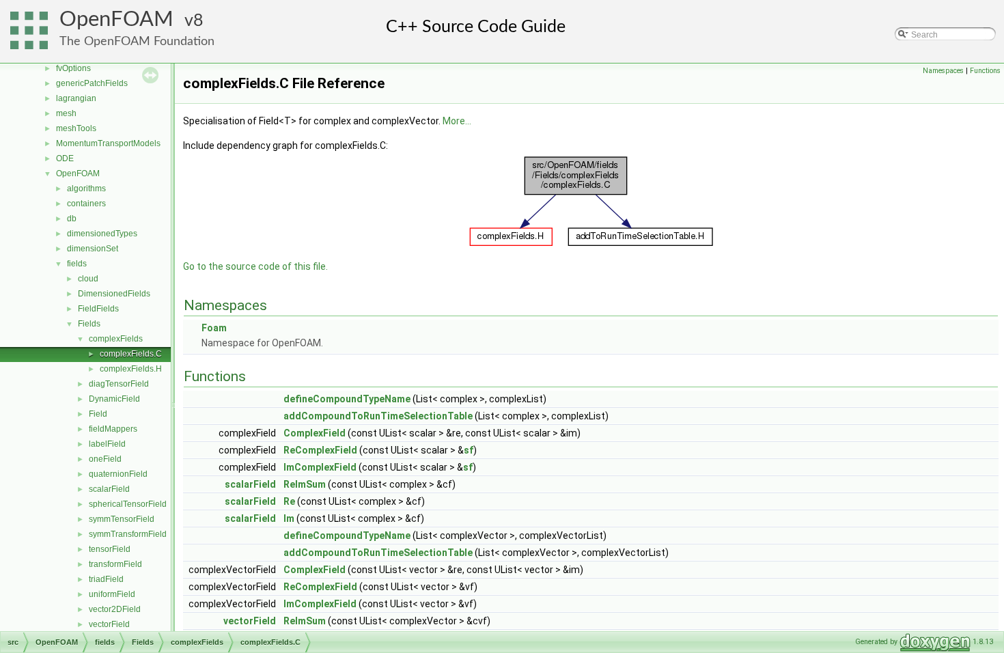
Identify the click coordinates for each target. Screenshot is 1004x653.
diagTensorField (119, 384)
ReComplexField (320, 450)
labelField (107, 444)
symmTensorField (121, 519)
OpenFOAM (116, 19)
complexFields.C (131, 354)
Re (289, 501)
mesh (66, 113)
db (71, 218)
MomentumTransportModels (108, 143)
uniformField (112, 594)
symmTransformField (128, 534)
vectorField (109, 624)
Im (288, 518)
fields (77, 263)
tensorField (109, 549)
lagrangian (76, 98)
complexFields (116, 339)
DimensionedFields (114, 293)
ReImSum (304, 484)
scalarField (109, 489)
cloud (88, 278)
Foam (214, 327)
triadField (106, 579)
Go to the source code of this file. (255, 266)
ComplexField (314, 433)
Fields (89, 324)
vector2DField (115, 609)
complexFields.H (131, 369)
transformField (115, 564)
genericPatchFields (92, 83)
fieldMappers (113, 429)
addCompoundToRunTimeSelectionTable (378, 416)
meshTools (76, 128)
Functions (985, 70)
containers (86, 203)
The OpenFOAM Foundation (136, 41)
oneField (105, 459)
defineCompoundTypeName (346, 398)
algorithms (86, 188)
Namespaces (943, 70)
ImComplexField (320, 467)
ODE (65, 158)
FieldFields (98, 309)
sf (468, 450)
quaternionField (118, 474)
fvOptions (73, 68)
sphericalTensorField (128, 504)
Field (98, 414)
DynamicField (114, 399)
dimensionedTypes (102, 233)
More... (457, 120)
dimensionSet (92, 248)
